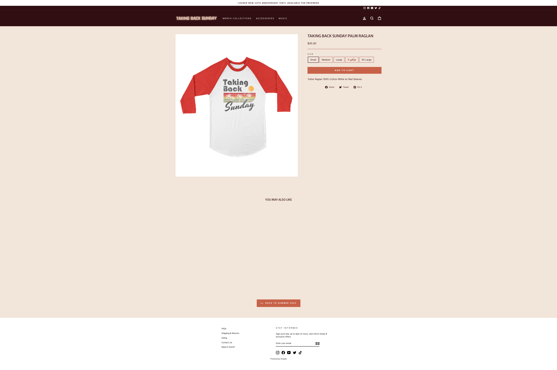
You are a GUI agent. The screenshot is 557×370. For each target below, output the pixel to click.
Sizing (224, 338)
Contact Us (226, 342)
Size (311, 54)
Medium (326, 59)
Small (313, 59)
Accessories (265, 18)
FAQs (223, 328)
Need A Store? (228, 347)
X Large (352, 59)
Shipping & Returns (230, 333)
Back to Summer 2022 (281, 303)
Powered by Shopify (278, 359)
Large (339, 59)
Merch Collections (237, 18)
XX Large (366, 59)
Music (283, 18)
